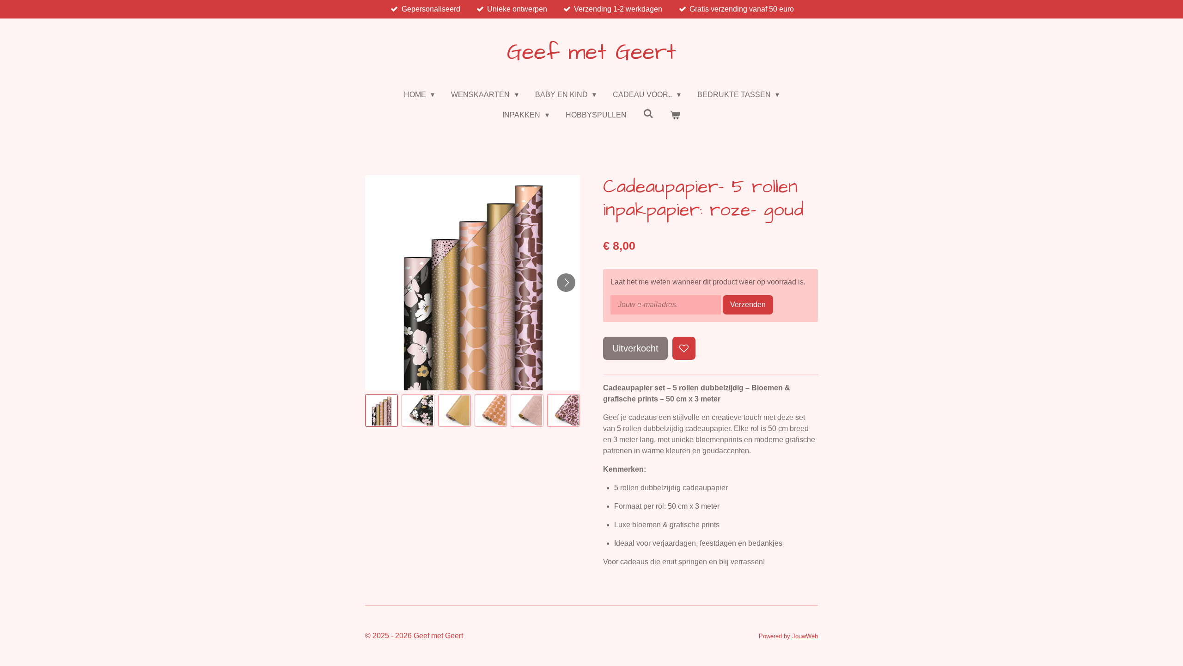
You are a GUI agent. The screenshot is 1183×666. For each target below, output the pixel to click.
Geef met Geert (591, 52)
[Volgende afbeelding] (566, 282)
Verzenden (748, 304)
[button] (381, 410)
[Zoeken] (648, 113)
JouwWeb (805, 636)
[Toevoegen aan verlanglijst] (683, 348)
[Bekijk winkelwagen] (675, 115)
